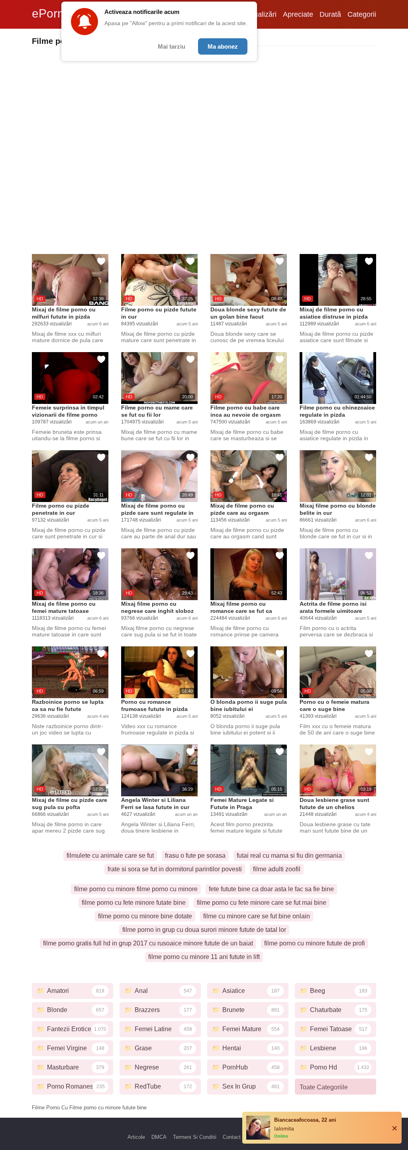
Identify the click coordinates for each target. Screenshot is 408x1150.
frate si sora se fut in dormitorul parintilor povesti (175, 869)
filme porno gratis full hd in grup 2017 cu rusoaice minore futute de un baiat (148, 943)
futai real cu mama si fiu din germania (289, 855)
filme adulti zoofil (276, 869)
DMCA (159, 1137)
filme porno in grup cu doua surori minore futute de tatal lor (204, 929)
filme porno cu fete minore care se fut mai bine (261, 902)
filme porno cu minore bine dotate (145, 916)
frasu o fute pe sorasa (195, 855)
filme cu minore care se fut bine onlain (256, 916)
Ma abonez (223, 46)
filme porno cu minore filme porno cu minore (136, 889)
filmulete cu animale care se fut (110, 855)
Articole (136, 1137)
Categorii (361, 14)
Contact (232, 1137)
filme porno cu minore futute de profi (314, 943)
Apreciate (298, 14)
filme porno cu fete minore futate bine (134, 902)
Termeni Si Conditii (194, 1137)
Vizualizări (260, 14)
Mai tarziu (171, 46)
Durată (330, 14)
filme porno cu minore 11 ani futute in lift (204, 956)
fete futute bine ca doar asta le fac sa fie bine (271, 889)
